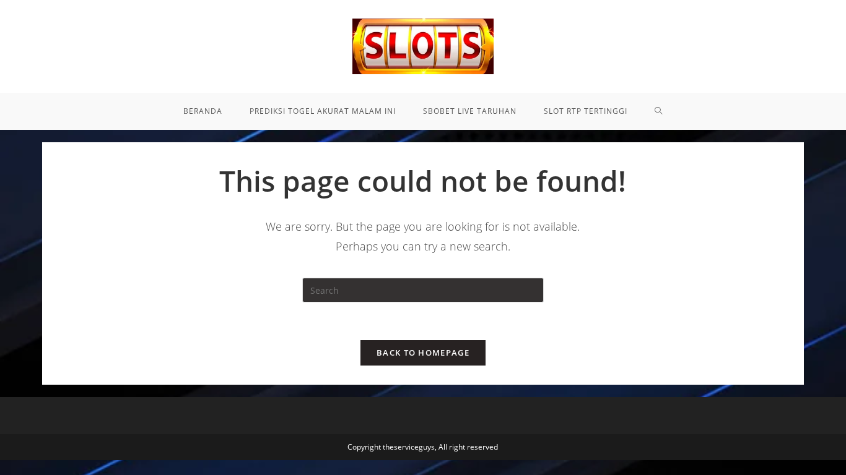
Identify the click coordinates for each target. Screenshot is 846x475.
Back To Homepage (423, 352)
